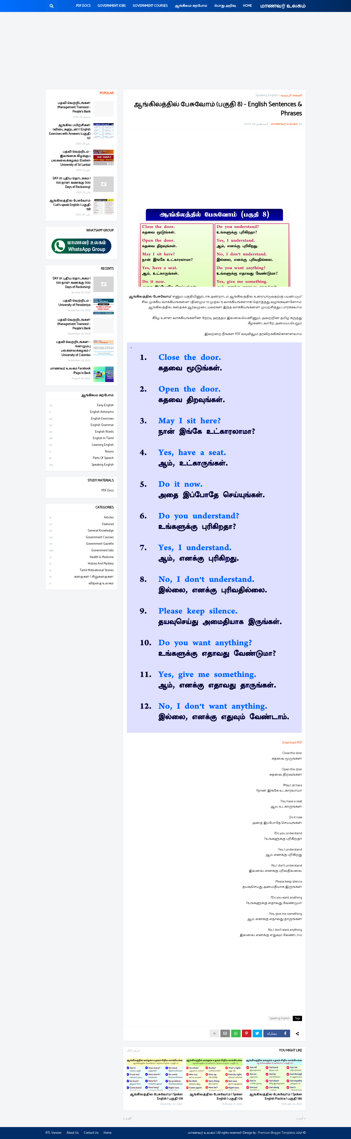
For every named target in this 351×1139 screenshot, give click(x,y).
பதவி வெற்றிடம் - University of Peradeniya (74, 303)
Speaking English (266, 95)
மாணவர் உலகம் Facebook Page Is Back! (70, 371)
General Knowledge (81, 530)
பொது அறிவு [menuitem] (225, 6)
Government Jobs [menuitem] (112, 6)
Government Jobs (81, 550)
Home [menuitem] (247, 6)
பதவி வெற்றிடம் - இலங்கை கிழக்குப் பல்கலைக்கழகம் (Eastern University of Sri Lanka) (70, 158)
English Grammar (81, 425)
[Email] (225, 1033)
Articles (81, 517)
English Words (81, 431)
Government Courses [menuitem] (150, 6)
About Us (73, 1132)
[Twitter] (257, 1033)
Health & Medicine (81, 557)
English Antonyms (81, 412)
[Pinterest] (246, 1033)
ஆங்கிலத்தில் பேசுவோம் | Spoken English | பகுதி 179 (216, 1096)
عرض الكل (133, 1050)
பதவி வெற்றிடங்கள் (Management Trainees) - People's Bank (73, 107)
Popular (107, 93)
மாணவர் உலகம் (283, 6)
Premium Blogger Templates (276, 1132)
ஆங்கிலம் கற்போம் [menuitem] (191, 6)
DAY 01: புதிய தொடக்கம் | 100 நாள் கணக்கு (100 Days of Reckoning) (71, 183)
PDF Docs (107, 490)
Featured (81, 524)
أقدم (129, 1118)
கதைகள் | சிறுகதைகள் (81, 576)
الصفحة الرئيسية (291, 95)
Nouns (81, 451)
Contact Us (91, 1132)
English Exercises (81, 418)
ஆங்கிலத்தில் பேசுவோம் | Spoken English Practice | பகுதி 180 (276, 1096)
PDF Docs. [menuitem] (83, 6)
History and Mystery (81, 563)
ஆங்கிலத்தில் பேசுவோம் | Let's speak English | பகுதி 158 (70, 205)
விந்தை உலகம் (81, 583)
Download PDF (292, 742)
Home (108, 1132)
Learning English (81, 444)
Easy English (81, 405)
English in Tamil (81, 438)
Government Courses (81, 537)
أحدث (299, 1118)
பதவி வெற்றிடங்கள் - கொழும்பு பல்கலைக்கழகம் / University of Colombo (73, 348)
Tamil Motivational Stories (81, 570)
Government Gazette (81, 543)
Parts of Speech (81, 458)
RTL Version (53, 1132)
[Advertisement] (175, 51)
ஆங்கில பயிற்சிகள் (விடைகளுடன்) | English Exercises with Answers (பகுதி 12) (69, 132)
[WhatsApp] (236, 1033)
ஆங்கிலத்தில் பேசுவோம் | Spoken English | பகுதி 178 (156, 1096)
